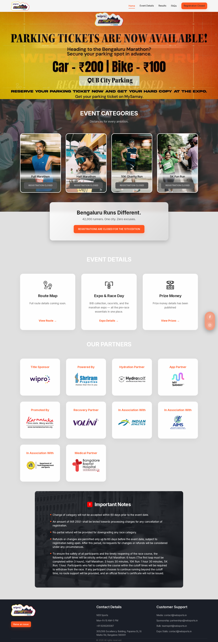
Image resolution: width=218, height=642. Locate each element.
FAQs (174, 5)
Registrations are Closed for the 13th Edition (109, 229)
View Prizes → (170, 320)
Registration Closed (194, 5)
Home (132, 5)
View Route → (48, 320)
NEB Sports (102, 615)
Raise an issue (21, 624)
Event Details (147, 5)
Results (162, 5)
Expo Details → (108, 320)
